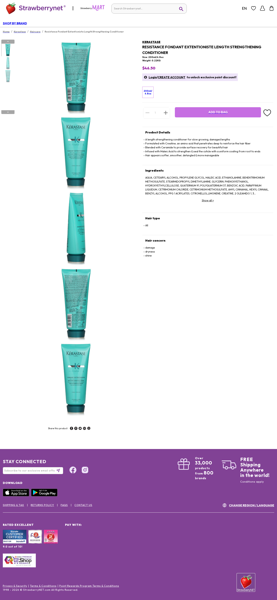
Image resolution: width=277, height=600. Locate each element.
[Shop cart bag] (271, 8)
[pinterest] (75, 429)
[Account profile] (262, 8)
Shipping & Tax (13, 505)
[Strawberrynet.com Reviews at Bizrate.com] (14, 542)
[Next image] (8, 112)
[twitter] (80, 429)
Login (153, 77)
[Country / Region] (244, 8)
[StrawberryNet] (34, 8)
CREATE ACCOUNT (171, 77)
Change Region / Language (251, 505)
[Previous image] (8, 41)
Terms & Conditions (43, 586)
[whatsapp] (88, 429)
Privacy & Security (15, 586)
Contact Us (83, 505)
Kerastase (151, 42)
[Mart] (92, 10)
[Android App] (45, 495)
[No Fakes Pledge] (51, 541)
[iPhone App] (17, 495)
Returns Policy (42, 505)
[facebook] (71, 429)
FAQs (64, 505)
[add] (166, 112)
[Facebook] (73, 470)
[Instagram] (85, 470)
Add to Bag (218, 112)
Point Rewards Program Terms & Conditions (89, 586)
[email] (84, 429)
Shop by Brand (15, 23)
